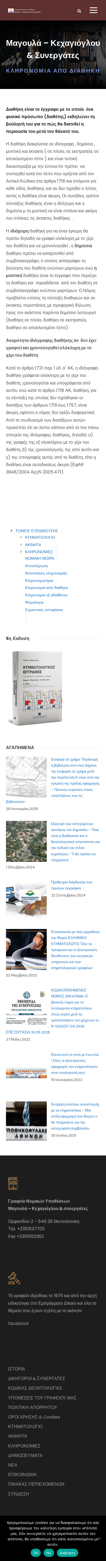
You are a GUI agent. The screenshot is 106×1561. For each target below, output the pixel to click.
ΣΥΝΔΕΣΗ (18, 1494)
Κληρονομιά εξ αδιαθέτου (46, 595)
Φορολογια (34, 602)
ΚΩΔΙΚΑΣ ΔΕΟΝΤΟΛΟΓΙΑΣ (35, 1388)
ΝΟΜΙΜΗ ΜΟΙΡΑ (39, 558)
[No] (99, 1538)
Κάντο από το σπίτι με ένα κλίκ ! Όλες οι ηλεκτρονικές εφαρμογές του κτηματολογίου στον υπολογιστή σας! (75, 1063)
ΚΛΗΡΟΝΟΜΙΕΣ (39, 552)
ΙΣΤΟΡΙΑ (16, 1369)
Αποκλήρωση (36, 565)
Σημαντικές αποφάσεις (44, 609)
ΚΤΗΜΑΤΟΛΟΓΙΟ (40, 537)
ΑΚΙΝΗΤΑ (33, 544)
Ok (35, 1553)
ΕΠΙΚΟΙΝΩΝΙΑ (22, 1474)
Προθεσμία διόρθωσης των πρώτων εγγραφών (71, 885)
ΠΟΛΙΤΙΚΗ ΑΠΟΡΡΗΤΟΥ (32, 1407)
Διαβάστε (68, 1553)
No (48, 1553)
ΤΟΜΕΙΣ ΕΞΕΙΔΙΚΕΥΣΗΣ (36, 531)
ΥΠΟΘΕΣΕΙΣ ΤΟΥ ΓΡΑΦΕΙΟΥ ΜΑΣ (42, 1398)
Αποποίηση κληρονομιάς (46, 573)
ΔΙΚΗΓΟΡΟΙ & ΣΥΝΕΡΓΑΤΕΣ (36, 1378)
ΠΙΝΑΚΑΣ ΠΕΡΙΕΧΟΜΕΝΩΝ (36, 1484)
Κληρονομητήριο (39, 580)
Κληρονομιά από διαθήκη (46, 587)
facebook (18, 1323)
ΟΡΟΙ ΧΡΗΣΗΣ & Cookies (34, 1417)
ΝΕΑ (12, 1465)
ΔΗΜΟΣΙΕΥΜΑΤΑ (25, 1455)
